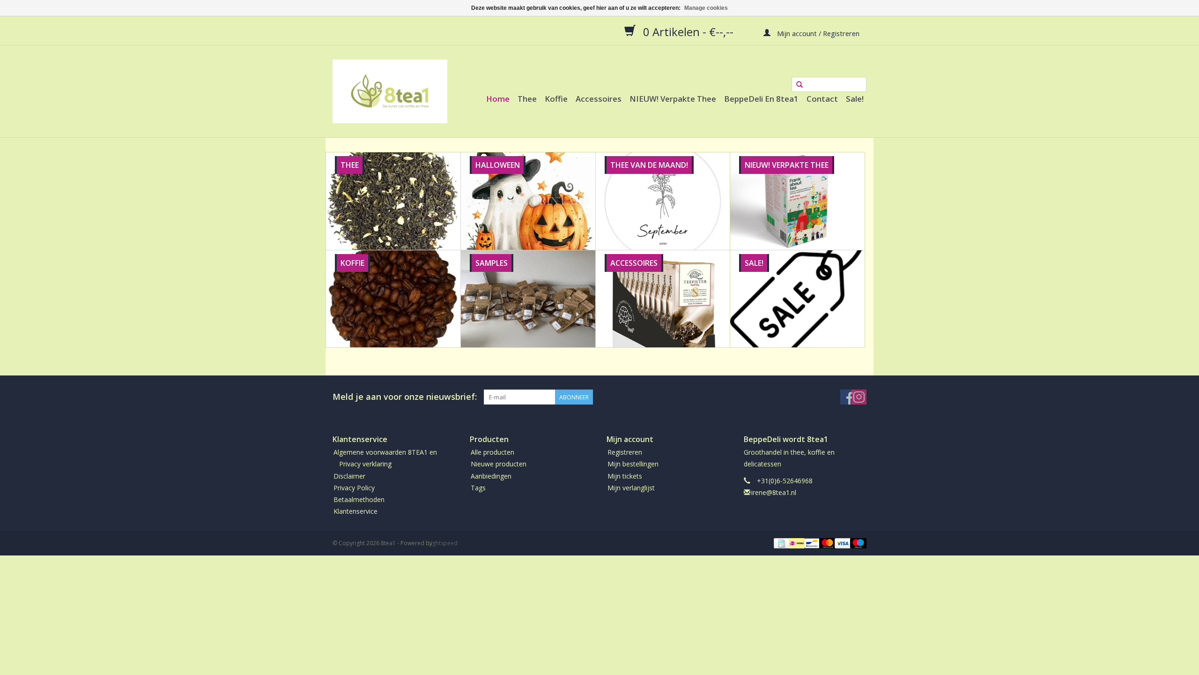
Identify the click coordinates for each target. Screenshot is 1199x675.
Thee (527, 98)
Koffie (556, 98)
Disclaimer (349, 476)
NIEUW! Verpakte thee (672, 98)
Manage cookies (706, 8)
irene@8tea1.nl (773, 492)
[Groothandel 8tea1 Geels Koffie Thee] (390, 91)
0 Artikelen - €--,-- (688, 31)
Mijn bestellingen (633, 463)
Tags (478, 487)
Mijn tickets (624, 476)
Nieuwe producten (498, 463)
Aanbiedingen (491, 476)
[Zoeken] (799, 85)
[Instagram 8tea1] (858, 397)
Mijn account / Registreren (817, 33)
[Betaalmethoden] (780, 543)
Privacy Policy (354, 487)
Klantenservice (355, 511)
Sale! (855, 98)
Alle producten (492, 452)
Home (498, 98)
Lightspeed (443, 543)
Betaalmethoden (359, 499)
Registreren (624, 452)
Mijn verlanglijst (631, 487)
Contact (822, 98)
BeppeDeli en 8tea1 (761, 98)
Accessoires (599, 98)
